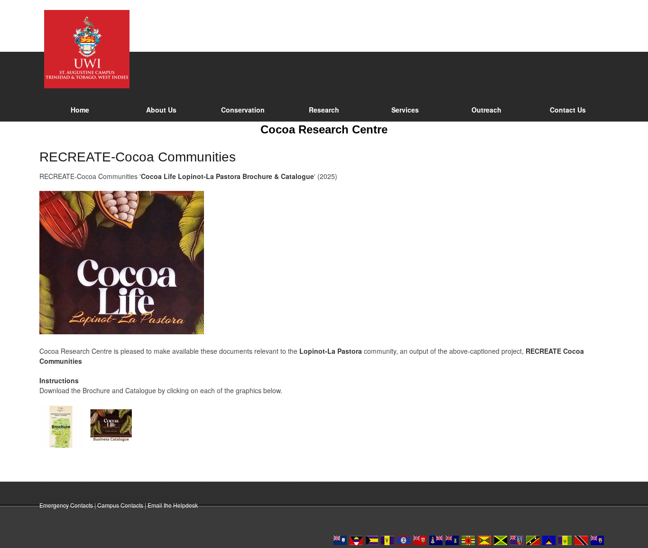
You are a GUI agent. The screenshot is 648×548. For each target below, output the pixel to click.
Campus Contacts (120, 505)
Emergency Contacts (66, 505)
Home (80, 109)
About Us (161, 109)
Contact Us (568, 109)
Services (405, 109)
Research (324, 109)
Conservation (243, 109)
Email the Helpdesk (173, 505)
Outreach (486, 109)
